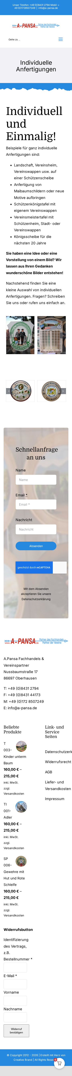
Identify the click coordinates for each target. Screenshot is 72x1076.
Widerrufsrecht (58, 762)
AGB (48, 772)
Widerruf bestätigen (16, 1030)
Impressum (54, 799)
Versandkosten (14, 793)
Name (21, 470)
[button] (9, 335)
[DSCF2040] (51, 391)
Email (21, 495)
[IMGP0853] (20, 391)
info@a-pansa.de (48, 7)
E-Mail (10, 976)
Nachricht (24, 520)
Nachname (13, 1009)
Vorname (12, 992)
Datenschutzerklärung (36, 599)
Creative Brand (23, 1059)
